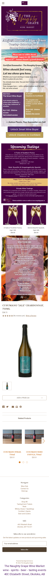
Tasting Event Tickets (24, 504)
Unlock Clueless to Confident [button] (24, 135)
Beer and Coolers (24, 514)
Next (43, 440)
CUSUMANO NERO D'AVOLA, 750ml (34, 453)
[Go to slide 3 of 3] (27, 462)
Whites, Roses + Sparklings (24, 509)
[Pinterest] (20, 406)
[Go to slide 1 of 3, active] (20, 462)
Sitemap (24, 491)
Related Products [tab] (24, 418)
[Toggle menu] (3, 3)
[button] (24, 94)
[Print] (17, 406)
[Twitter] (7, 406)
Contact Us (24, 489)
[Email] (13, 406)
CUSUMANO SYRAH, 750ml (12, 453)
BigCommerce (28, 561)
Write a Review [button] (31, 316)
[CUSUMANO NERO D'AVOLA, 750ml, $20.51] (34, 436)
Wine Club (24, 486)
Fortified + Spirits (24, 511)
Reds (24, 506)
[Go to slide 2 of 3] (23, 462)
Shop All (24, 502)
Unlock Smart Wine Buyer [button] (24, 129)
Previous (3, 440)
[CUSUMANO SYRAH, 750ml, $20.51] (12, 436)
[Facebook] (3, 406)
